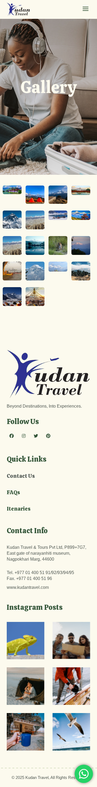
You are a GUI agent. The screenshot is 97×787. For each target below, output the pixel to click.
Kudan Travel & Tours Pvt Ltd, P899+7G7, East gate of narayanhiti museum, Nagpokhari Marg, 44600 (46, 553)
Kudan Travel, (37, 777)
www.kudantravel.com (28, 587)
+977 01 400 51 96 (34, 578)
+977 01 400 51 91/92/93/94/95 (44, 572)
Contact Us (21, 475)
